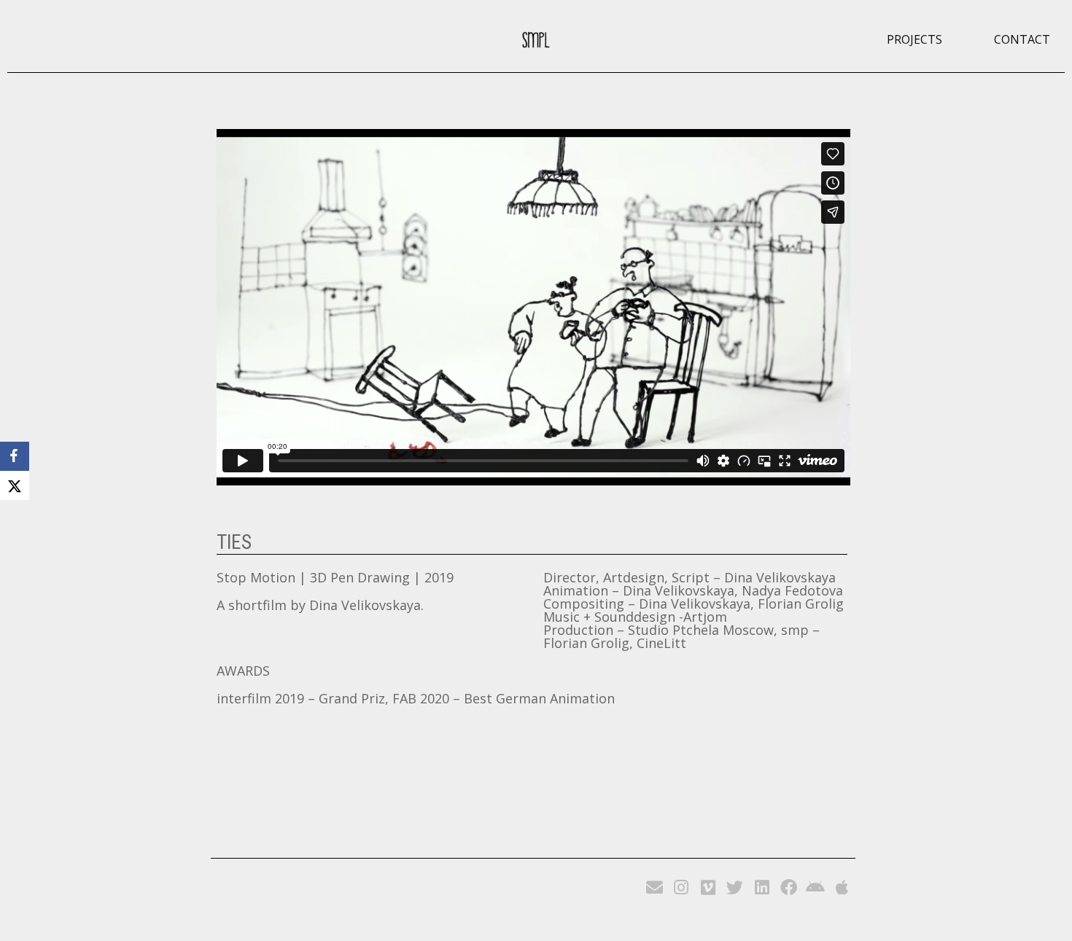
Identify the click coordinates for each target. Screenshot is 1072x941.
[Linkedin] (761, 888)
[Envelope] (654, 888)
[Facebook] (788, 888)
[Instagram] (681, 888)
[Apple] (842, 888)
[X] (14, 485)
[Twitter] (734, 888)
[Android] (815, 888)
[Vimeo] (708, 888)
